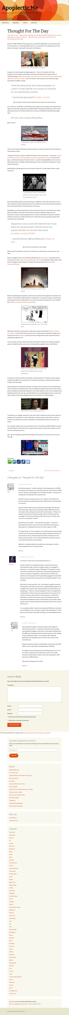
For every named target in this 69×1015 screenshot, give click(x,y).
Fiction (11, 899)
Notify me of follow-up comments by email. (22, 717)
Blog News (16, 23)
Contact (25, 23)
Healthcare (12, 910)
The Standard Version (53, 470)
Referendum (12, 957)
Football (11, 901)
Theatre (11, 985)
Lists (10, 927)
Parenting (11, 943)
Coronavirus (12, 871)
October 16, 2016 (42, 97)
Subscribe (14, 755)
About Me (34, 23)
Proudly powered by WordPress (16, 1011)
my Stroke (12, 781)
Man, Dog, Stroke (13, 778)
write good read (13, 820)
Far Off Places (13, 818)
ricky (12, 564)
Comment (11, 685)
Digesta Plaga (13, 885)
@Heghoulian (12, 1001)
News (10, 940)
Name (9, 706)
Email (9, 710)
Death (10, 876)
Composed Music (13, 868)
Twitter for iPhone (37, 1004)
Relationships (12, 963)
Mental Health (12, 929)
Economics (24, 35)
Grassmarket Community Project (46, 37)
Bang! (10, 470)
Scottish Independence (15, 977)
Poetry (11, 949)
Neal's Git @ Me (13, 786)
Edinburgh (30, 35)
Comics (11, 865)
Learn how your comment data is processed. (37, 733)
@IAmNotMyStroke (14, 770)
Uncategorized (13, 990)
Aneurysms (12, 832)
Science (11, 971)
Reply (21, 551)
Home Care (12, 915)
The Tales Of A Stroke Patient (17, 795)
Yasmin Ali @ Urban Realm (16, 806)
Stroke (17, 37)
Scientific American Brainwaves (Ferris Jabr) (21, 789)
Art (10, 840)
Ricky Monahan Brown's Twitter (25, 1004)
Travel (10, 988)
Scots (10, 974)
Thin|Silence (12, 800)
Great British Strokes (14, 907)
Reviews (11, 965)
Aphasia (11, 838)
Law (10, 924)
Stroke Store (5, 23)
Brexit (10, 857)
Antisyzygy (12, 835)
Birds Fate (12, 846)
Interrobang (37, 35)
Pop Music (12, 954)
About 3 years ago (12, 1004)
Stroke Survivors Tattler (15, 792)
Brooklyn (11, 860)
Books (11, 854)
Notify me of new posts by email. (19, 720)
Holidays (11, 913)
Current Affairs (13, 874)
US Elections (23, 37)
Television (12, 982)
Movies (11, 935)
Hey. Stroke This (13, 772)
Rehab (11, 960)
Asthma (11, 843)
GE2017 (11, 904)
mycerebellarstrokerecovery (17, 784)
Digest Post (12, 882)
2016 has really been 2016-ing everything (22, 302)
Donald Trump (33, 37)
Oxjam (21, 39)
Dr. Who (11, 888)
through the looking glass (16, 803)
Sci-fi (54, 35)
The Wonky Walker (14, 798)
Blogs (10, 851)
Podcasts (11, 946)
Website (9, 713)
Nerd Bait (50, 35)
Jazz (10, 921)
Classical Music (13, 863)
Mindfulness (44, 35)
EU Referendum (13, 896)
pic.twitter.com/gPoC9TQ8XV (23, 233)
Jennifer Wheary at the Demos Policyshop (20, 775)
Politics (11, 952)
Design (11, 879)
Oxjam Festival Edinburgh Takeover (30, 260)
